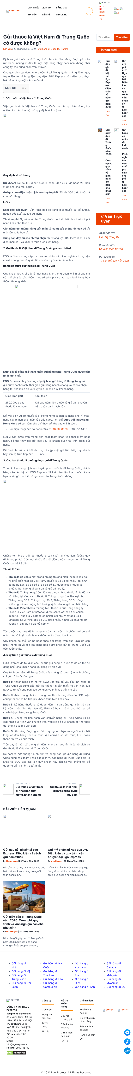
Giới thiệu (47, 1009)
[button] (89, 11)
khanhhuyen (12, 861)
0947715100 (22, 1047)
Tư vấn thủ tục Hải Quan (114, 260)
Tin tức (64, 48)
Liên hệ (64, 1041)
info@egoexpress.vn (17, 1044)
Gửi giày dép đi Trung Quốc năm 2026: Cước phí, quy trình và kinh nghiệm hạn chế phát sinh (23, 922)
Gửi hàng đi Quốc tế (48, 48)
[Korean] (123, 9)
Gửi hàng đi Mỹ (21, 971)
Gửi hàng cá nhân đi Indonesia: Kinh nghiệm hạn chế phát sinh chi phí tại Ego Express (125, 160)
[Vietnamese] (116, 13)
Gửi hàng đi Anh (85, 986)
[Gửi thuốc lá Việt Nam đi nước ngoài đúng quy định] (84, 789)
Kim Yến (7, 48)
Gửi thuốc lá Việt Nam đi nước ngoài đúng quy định (64, 790)
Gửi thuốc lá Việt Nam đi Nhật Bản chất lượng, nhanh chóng (29, 790)
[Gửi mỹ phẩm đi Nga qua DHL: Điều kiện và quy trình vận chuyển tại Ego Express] (69, 817)
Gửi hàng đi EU (116, 986)
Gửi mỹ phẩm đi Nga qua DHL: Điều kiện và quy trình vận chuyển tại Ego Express (68, 853)
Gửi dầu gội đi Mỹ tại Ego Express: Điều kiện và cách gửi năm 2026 (22, 853)
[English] (117, 9)
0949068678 (102, 15)
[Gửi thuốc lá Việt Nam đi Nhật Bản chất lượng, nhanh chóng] (8, 789)
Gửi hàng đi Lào (53, 979)
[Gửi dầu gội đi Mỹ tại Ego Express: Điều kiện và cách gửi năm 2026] (24, 817)
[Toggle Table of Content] (21, 88)
